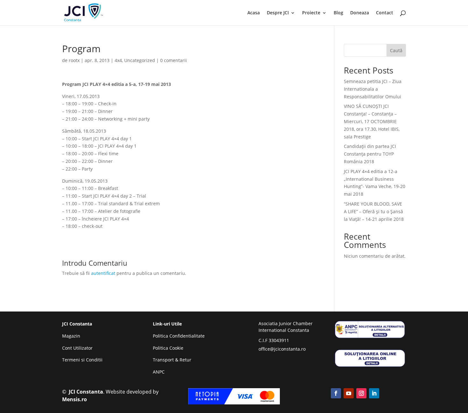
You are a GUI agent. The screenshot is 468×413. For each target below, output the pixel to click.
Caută (396, 50)
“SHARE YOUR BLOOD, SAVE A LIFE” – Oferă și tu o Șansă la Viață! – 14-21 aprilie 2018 (374, 211)
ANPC (159, 372)
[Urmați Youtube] (349, 393)
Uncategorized (139, 60)
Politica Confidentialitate (179, 336)
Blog (338, 13)
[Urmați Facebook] (336, 393)
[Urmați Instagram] (361, 393)
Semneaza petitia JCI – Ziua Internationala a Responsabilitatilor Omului (372, 89)
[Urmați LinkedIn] (374, 393)
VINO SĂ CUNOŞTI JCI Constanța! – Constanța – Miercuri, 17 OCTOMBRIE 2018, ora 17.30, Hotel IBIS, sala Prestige (372, 121)
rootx (74, 60)
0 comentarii (173, 60)
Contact (384, 13)
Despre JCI (278, 13)
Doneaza (359, 13)
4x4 (118, 60)
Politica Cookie (168, 348)
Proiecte (311, 13)
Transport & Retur (172, 360)
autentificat (103, 273)
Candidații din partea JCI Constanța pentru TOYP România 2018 (370, 153)
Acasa (253, 13)
